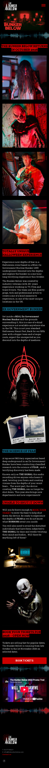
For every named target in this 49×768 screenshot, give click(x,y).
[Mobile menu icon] (43, 5)
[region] (24, 21)
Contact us (6, 754)
